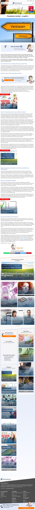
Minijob (2, 495)
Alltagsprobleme (26, 492)
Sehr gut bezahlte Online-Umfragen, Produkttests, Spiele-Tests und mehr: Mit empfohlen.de (25, 302)
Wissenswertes (25, 498)
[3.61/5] (17, 248)
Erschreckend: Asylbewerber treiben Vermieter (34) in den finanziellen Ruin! (24, 372)
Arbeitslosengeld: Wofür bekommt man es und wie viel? (25, 359)
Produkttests (14, 495)
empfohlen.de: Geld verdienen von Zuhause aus (18, 321)
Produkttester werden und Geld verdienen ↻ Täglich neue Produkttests (8, 211)
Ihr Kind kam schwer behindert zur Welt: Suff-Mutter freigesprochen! (25, 387)
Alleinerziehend (26, 497)
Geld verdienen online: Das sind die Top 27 (8, 107)
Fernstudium (14, 501)
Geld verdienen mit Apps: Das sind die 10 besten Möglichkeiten (8, 404)
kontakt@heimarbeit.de (10, 488)
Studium (13, 500)
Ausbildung (14, 499)
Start (28, 0)
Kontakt (31, 0)
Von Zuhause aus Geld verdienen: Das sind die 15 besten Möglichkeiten (8, 301)
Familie (24, 493)
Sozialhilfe (25, 501)
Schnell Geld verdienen (16, 496)
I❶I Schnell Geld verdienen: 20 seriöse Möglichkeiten (8, 163)
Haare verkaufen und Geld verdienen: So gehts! (25, 291)
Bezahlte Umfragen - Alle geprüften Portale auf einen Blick (9, 453)
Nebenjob (2, 493)
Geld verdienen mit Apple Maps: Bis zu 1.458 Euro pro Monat (28, 320)
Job (1, 497)
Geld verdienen (31, 38)
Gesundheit (25, 495)
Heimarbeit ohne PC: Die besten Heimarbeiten (25, 345)
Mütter (24, 496)
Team (33, 0)
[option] (9, 102)
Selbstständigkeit (23, 238)
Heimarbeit (15, 306)
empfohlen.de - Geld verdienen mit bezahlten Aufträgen (6, 320)
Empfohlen (26, 279)
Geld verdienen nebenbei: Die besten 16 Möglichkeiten (8, 428)
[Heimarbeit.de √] (17, 3)
